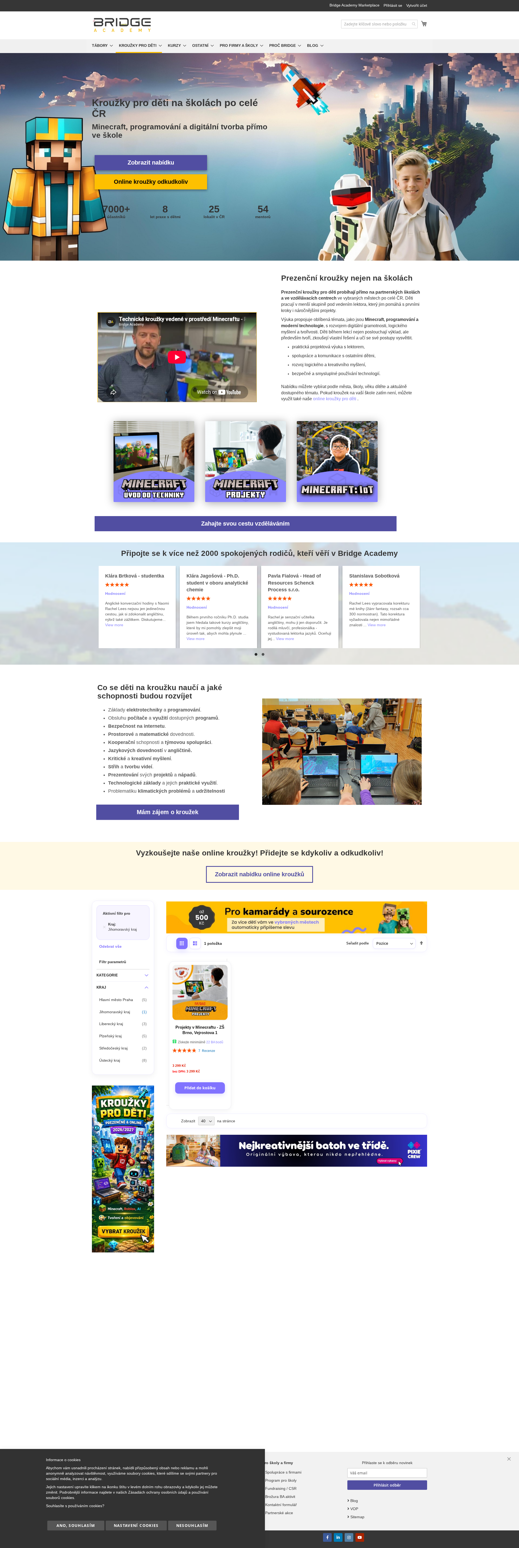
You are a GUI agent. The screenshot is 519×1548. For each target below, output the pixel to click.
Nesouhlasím (192, 1525)
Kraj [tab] (101, 987)
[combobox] (379, 24)
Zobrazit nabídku (151, 162)
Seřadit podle (357, 943)
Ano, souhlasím (75, 1525)
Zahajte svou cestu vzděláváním (245, 523)
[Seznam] (195, 943)
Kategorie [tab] (107, 975)
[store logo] (122, 25)
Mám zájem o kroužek (167, 811)
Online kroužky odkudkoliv (151, 181)
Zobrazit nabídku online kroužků (259, 874)
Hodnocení (115, 607)
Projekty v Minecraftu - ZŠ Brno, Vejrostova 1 (199, 1030)
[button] (256, 654)
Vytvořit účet (416, 5)
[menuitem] (101, 46)
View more (114, 639)
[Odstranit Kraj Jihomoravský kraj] (104, 927)
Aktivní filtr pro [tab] (116, 913)
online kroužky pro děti (335, 398)
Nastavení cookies (136, 1525)
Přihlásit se (393, 5)
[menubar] (259, 46)
